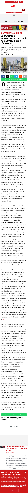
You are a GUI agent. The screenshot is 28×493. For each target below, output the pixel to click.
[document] (14, 246)
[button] (25, 473)
